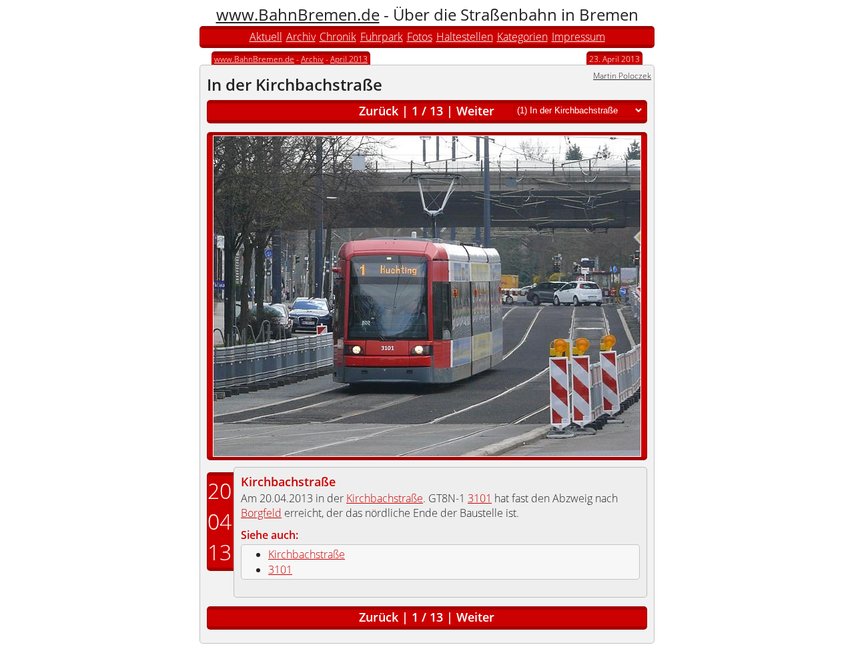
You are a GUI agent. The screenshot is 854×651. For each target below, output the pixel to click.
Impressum (578, 36)
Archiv (301, 36)
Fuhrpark (381, 36)
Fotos (419, 36)
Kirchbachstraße (288, 482)
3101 (480, 498)
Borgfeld (261, 513)
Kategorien (522, 36)
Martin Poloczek (622, 75)
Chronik (338, 36)
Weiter (475, 111)
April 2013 (349, 59)
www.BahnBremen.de (298, 14)
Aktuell (266, 36)
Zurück (378, 111)
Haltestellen (464, 36)
